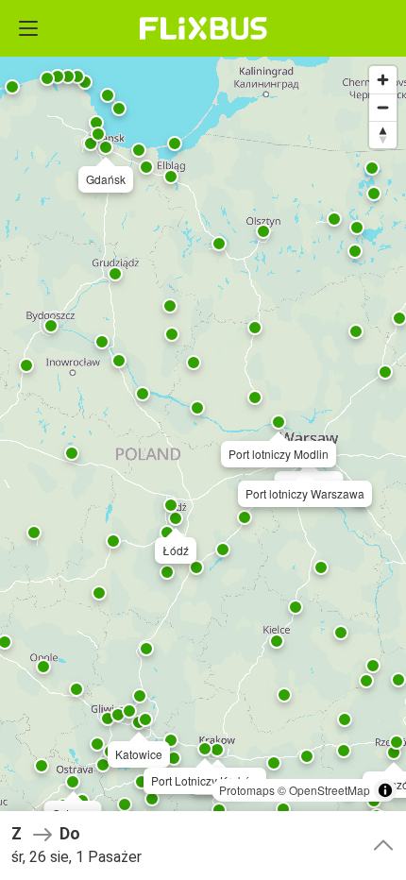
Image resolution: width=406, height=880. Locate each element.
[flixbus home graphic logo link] (203, 28)
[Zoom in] (383, 79)
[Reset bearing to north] (383, 134)
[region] (203, 440)
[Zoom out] (383, 107)
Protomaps (247, 790)
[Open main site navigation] (28, 28)
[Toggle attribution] (385, 790)
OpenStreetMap (329, 790)
